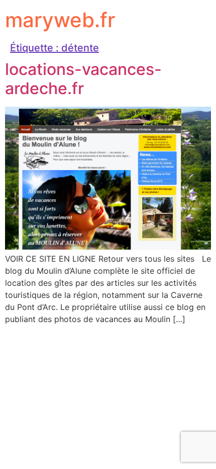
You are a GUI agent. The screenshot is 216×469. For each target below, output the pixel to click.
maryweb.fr (60, 20)
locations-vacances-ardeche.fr (83, 78)
